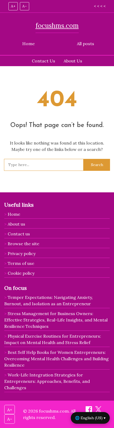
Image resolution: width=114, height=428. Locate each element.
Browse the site (23, 243)
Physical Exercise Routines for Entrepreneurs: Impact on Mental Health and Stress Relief (52, 339)
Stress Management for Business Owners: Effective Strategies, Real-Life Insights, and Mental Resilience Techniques (56, 320)
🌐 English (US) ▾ (90, 418)
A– (24, 6)
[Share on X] (98, 411)
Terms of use (21, 263)
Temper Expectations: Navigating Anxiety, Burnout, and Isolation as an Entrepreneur (48, 300)
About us (16, 224)
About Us (73, 60)
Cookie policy (21, 273)
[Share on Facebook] (89, 411)
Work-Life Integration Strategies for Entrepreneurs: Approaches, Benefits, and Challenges (47, 381)
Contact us (19, 233)
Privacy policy (22, 253)
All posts (85, 43)
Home (28, 43)
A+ (13, 6)
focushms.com (57, 26)
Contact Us (43, 60)
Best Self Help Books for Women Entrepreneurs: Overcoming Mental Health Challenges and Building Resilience (56, 359)
